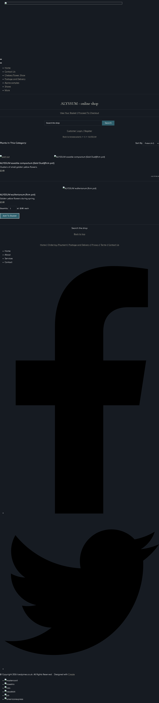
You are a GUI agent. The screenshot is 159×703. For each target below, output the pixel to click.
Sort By (138, 143)
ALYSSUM (92, 137)
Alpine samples (12, 83)
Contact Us (10, 72)
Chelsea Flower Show (15, 75)
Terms (103, 245)
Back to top (79, 234)
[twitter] (82, 669)
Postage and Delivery (15, 79)
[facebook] (82, 513)
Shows (8, 87)
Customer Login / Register (79, 131)
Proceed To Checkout (88, 113)
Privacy (95, 245)
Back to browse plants (72, 137)
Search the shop (79, 228)
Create (71, 674)
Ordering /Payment (57, 245)
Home (7, 68)
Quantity (4, 208)
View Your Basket (68, 113)
